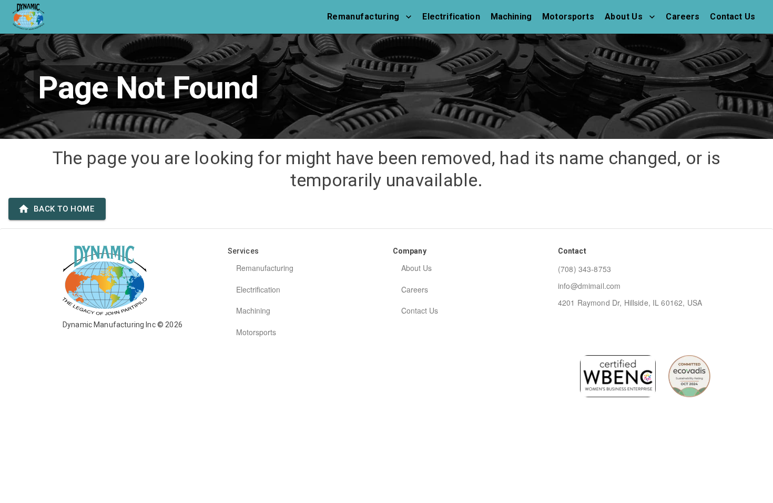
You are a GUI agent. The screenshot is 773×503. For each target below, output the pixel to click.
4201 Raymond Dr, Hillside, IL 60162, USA (630, 302)
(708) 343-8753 (584, 269)
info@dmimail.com (589, 285)
